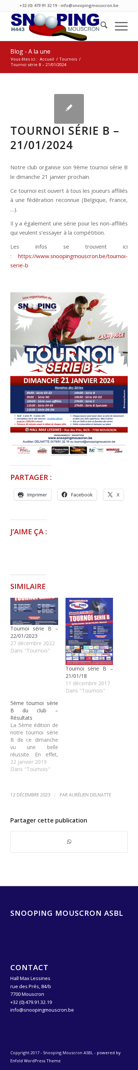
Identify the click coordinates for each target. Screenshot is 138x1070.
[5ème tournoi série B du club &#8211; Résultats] (37, 736)
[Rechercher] (100, 26)
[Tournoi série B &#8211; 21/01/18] (89, 631)
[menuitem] (100, 26)
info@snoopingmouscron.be (42, 1009)
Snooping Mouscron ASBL (66, 913)
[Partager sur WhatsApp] (69, 841)
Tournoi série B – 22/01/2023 (34, 632)
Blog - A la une (30, 51)
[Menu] (117, 26)
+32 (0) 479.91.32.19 (31, 1002)
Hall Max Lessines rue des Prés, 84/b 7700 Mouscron (30, 986)
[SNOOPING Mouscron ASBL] (57, 26)
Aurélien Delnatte (90, 795)
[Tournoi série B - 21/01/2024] (69, 109)
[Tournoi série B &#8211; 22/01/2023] (34, 611)
